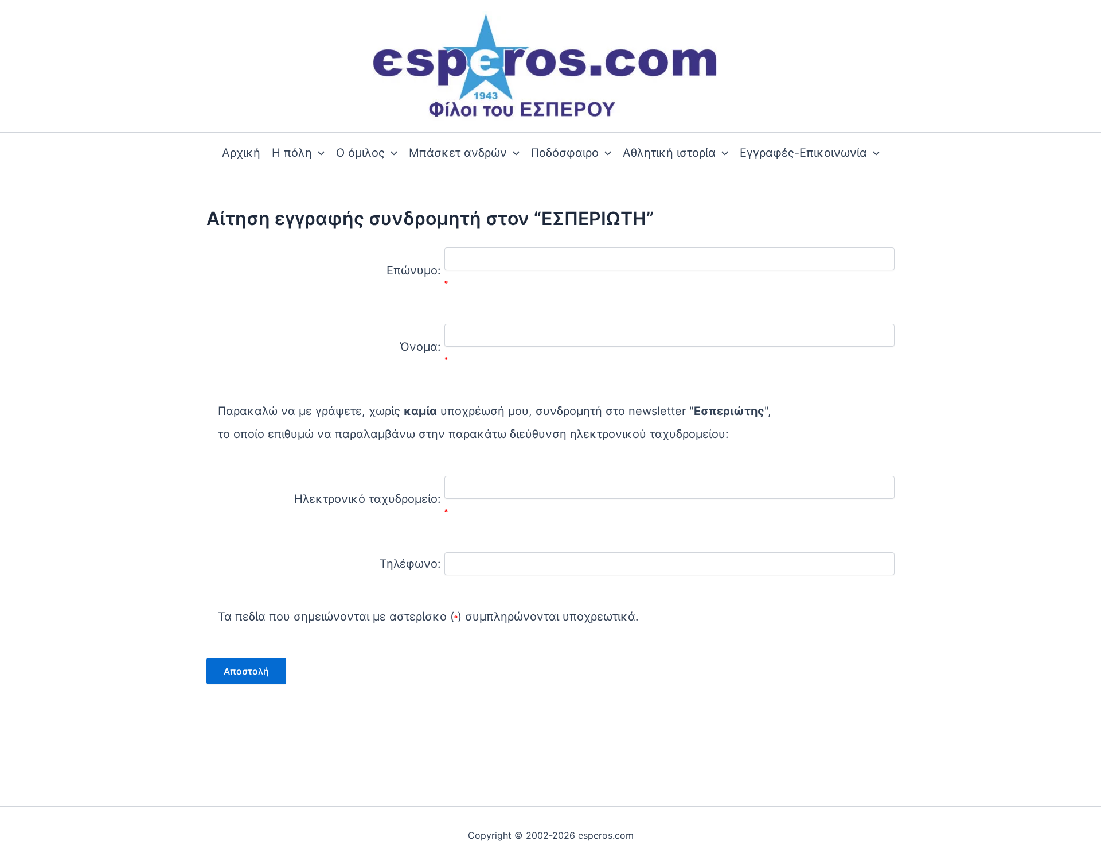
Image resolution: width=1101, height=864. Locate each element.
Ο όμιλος (360, 153)
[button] (318, 152)
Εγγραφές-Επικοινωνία (803, 153)
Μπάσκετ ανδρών (458, 153)
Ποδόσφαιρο (565, 153)
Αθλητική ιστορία (669, 153)
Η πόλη (292, 153)
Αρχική (241, 153)
